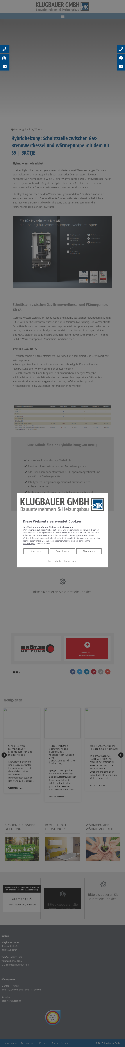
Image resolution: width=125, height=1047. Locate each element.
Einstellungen (62, 550)
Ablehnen (36, 550)
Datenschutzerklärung (65, 540)
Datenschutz (54, 560)
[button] (121, 49)
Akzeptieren (89, 550)
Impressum (70, 560)
